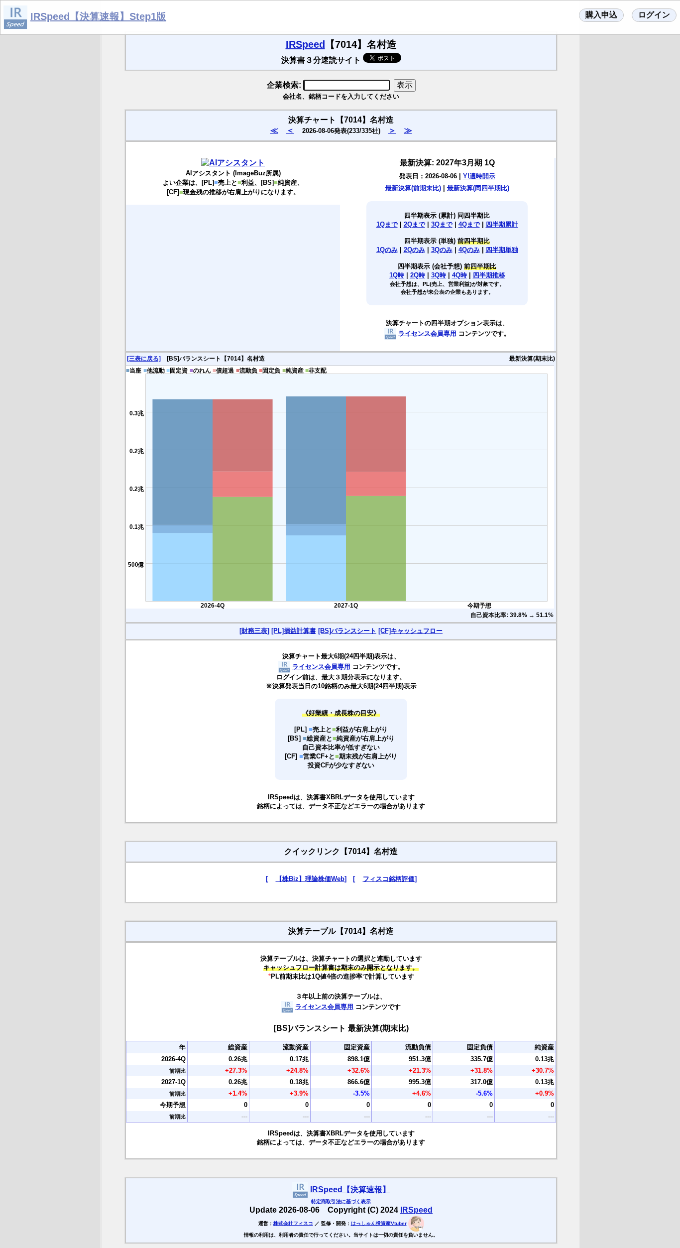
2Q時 (417, 275)
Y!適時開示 (479, 176)
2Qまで (414, 224)
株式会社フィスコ (293, 1223)
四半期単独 (502, 249)
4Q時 (459, 275)
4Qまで (469, 224)
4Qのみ (469, 249)
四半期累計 (502, 224)
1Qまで (387, 224)
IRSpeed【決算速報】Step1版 (98, 16)
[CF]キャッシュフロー (410, 630)
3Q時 (438, 275)
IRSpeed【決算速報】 (350, 1189)
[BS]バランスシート (347, 630)
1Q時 (396, 275)
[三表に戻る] (144, 358)
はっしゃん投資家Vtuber (379, 1223)
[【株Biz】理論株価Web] (306, 878)
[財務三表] (254, 630)
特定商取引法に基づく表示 (341, 1201)
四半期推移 (489, 275)
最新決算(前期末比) (413, 188)
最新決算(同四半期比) (478, 188)
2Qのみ (414, 249)
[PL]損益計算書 (293, 630)
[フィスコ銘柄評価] (385, 878)
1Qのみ (387, 249)
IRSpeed (305, 44)
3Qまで (442, 224)
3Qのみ (442, 249)
